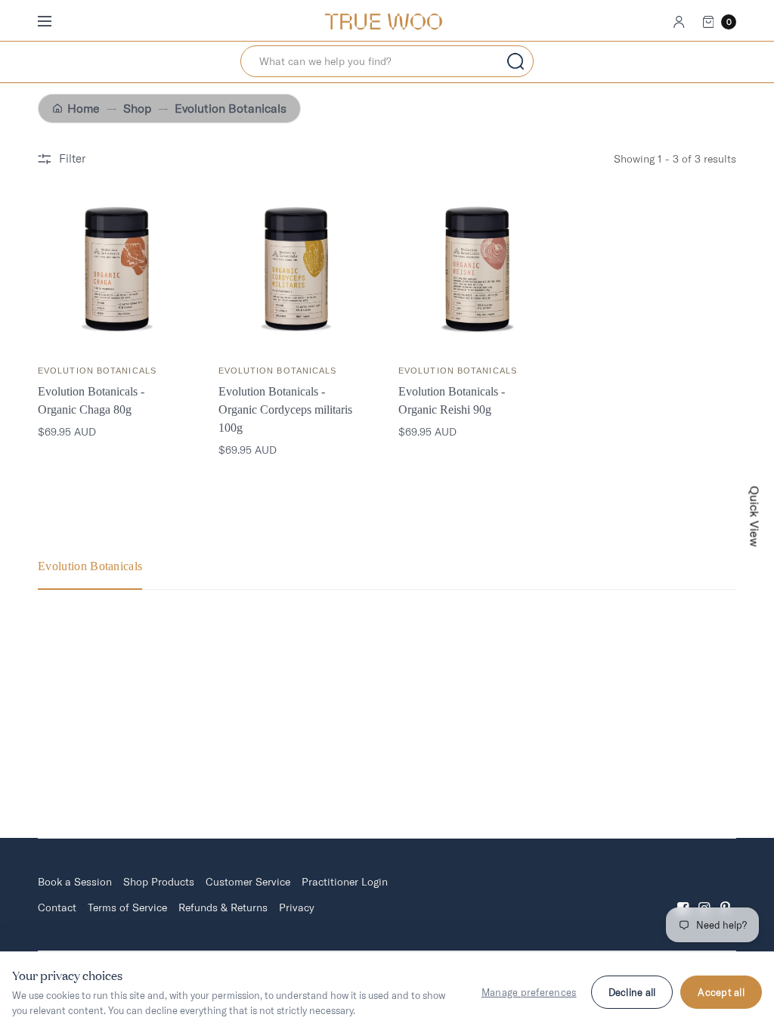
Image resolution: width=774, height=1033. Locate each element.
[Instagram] (704, 895)
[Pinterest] (725, 895)
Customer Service (248, 882)
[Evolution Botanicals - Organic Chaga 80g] (117, 270)
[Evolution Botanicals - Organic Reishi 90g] (477, 270)
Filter (72, 158)
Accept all (721, 992)
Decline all (632, 992)
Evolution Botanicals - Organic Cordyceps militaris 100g (285, 409)
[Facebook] (683, 895)
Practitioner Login (345, 882)
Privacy (296, 907)
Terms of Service (127, 907)
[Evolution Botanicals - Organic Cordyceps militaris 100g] (297, 270)
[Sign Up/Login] (679, 22)
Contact (57, 907)
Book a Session (75, 882)
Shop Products (158, 882)
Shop (137, 108)
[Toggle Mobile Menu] (54, 22)
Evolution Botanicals (230, 108)
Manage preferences (529, 992)
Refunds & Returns (223, 907)
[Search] (515, 61)
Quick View (755, 517)
